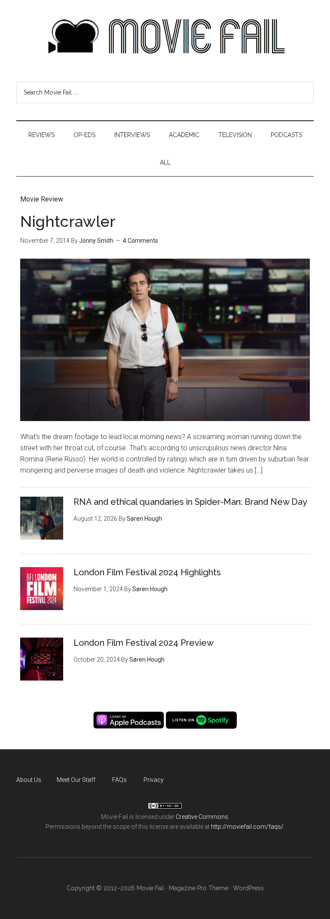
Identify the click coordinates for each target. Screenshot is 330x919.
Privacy (154, 779)
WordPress (248, 888)
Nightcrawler (68, 221)
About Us (28, 779)
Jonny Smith (96, 240)
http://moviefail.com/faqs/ (247, 826)
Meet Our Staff (76, 779)
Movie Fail (164, 36)
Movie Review (41, 199)
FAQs (119, 779)
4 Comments (140, 240)
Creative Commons (202, 816)
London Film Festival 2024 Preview (143, 643)
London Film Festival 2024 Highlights (147, 572)
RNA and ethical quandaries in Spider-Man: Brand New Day (190, 502)
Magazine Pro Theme (198, 888)
